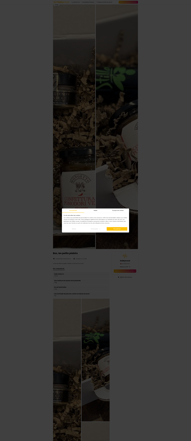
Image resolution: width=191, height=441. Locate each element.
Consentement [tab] (73, 210)
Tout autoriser (117, 228)
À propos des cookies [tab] (118, 210)
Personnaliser (94, 228)
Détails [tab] (95, 210)
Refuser (74, 228)
